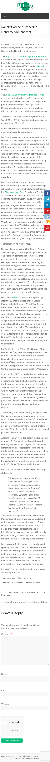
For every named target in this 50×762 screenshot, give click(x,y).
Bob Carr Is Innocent (14, 582)
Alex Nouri (10, 578)
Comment (6, 634)
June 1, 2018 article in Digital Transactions (25, 94)
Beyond (15, 297)
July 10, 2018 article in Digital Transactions (25, 56)
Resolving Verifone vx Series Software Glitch (24, 603)
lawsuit (40, 66)
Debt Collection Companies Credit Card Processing (23, 593)
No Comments (34, 582)
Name (4, 674)
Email (4, 690)
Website (5, 704)
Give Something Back (14, 192)
